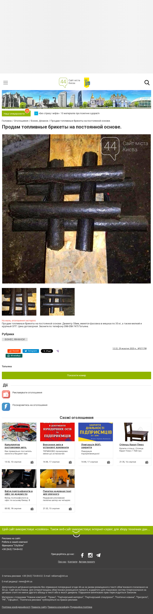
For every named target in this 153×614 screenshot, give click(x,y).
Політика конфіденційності (16, 607)
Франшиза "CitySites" (13, 545)
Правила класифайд (58, 607)
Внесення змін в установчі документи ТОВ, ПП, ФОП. (56, 447)
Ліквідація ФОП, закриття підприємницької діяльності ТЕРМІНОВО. (95, 449)
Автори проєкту (87, 561)
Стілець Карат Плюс (131, 444)
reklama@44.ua (59, 576)
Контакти (72, 561)
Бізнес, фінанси (15, 339)
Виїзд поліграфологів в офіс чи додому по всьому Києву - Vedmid (19, 494)
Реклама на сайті (11, 538)
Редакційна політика (81, 607)
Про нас (62, 561)
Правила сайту (39, 607)
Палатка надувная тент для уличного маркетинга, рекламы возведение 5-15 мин (57, 495)
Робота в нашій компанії (15, 542)
